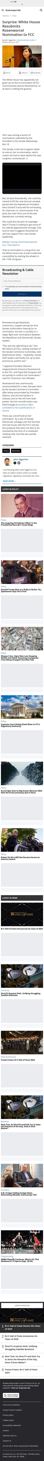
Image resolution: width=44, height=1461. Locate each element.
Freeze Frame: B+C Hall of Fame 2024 (21, 1371)
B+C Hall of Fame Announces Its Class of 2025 (21, 1337)
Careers (6, 1430)
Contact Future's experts (12, 1410)
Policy (14, 16)
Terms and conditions (11, 1405)
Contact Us (7, 1441)
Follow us (25, 73)
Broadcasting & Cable (26, 40)
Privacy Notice (33, 303)
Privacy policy (8, 1415)
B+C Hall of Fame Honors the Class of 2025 (22, 1327)
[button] (2, 10)
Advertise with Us (10, 1436)
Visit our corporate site (20, 1388)
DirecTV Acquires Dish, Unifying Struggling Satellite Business (21, 1347)
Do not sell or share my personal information (20, 1446)
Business (6, 16)
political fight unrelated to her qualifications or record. (18, 407)
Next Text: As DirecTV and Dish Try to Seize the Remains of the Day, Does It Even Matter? (22, 1359)
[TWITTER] (15, 462)
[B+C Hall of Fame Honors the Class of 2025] (22, 1320)
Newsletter (37, 73)
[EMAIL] (19, 462)
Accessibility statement (12, 1425)
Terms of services (30, 301)
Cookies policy (8, 1420)
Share (8, 73)
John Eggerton (10, 40)
